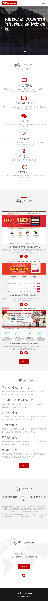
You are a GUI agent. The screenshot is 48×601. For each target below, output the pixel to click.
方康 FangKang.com (9, 3)
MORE (24, 361)
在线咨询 (24, 566)
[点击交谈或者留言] (23, 575)
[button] (1, 27)
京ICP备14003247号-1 (24, 596)
